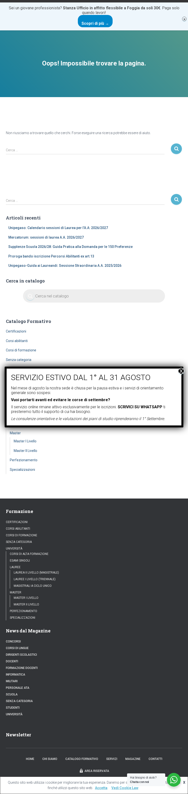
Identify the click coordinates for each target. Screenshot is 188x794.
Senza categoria (18, 360)
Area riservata (96, 771)
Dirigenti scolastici (21, 654)
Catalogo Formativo (81, 759)
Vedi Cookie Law (124, 788)
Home (30, 759)
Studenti (13, 707)
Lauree (15, 567)
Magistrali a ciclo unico (33, 586)
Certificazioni (16, 331)
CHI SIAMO (49, 759)
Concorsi (13, 641)
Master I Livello (25, 441)
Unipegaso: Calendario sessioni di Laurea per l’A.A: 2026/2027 (58, 228)
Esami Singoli (20, 560)
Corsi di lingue (17, 648)
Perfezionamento (23, 460)
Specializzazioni (22, 470)
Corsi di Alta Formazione (29, 554)
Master (15, 433)
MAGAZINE (133, 759)
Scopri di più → (95, 23)
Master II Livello (25, 451)
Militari (12, 681)
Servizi (111, 759)
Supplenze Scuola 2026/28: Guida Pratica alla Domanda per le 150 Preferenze (70, 247)
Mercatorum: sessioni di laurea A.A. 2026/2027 (46, 237)
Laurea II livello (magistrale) (36, 572)
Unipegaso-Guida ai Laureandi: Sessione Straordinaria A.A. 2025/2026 (64, 266)
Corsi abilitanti (17, 341)
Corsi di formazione (21, 350)
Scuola (12, 694)
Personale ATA (17, 688)
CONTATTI (155, 759)
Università (14, 548)
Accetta (101, 788)
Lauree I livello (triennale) (35, 579)
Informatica (15, 674)
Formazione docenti (22, 668)
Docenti (12, 661)
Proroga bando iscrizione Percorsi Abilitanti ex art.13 (51, 256)
